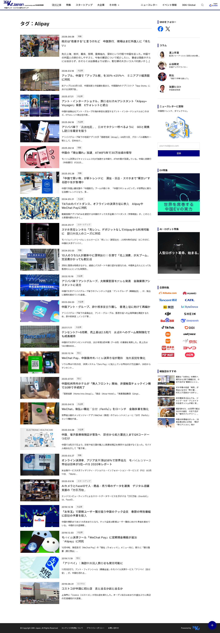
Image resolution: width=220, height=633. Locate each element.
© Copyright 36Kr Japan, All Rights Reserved (39, 628)
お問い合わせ (113, 628)
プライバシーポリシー (95, 628)
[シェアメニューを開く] (212, 625)
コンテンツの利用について (72, 628)
